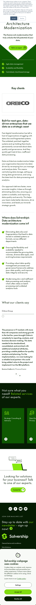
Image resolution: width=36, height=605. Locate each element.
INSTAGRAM (10, 509)
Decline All (18, 599)
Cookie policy (21, 578)
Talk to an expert (16, 48)
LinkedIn (25, 509)
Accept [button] (14, 18)
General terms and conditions (11, 543)
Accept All (18, 592)
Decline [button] (22, 18)
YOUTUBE (20, 509)
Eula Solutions (6, 547)
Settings (18, 585)
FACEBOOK (15, 509)
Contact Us (16, 490)
